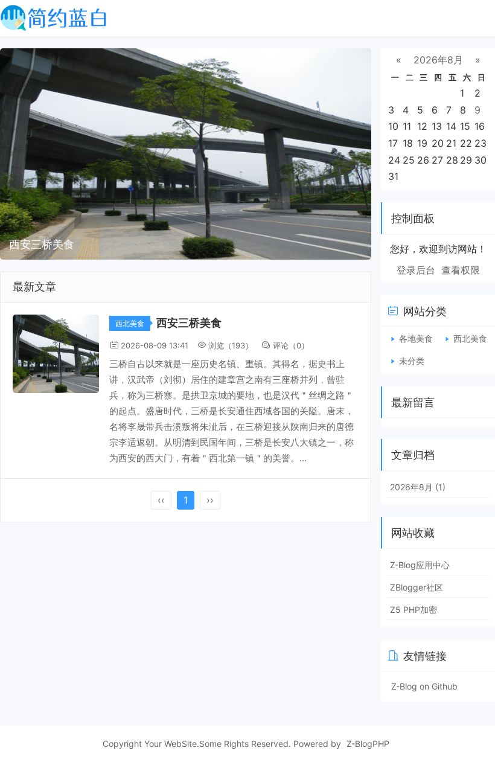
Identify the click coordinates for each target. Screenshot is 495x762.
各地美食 (416, 338)
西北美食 (129, 323)
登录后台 (416, 270)
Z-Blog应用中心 (420, 565)
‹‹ (161, 500)
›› (210, 500)
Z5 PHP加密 (413, 609)
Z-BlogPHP (367, 743)
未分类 (411, 361)
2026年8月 (438, 60)
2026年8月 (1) (418, 487)
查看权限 (460, 270)
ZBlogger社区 (416, 587)
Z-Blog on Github (424, 686)
